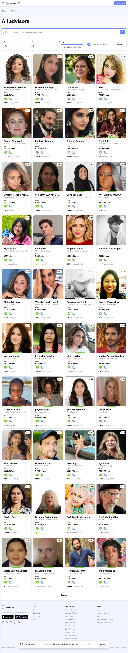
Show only (7, 42)
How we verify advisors (105, 619)
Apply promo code (103, 610)
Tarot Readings (70, 619)
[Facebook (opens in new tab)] (7, 622)
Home (4, 11)
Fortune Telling (70, 632)
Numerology (69, 616)
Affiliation (123, 647)
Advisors (36, 610)
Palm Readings (70, 626)
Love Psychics (70, 629)
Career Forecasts (71, 635)
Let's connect (120, 3)
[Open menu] (3, 3)
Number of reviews (38, 42)
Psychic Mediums (71, 638)
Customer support (103, 613)
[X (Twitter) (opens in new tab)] (3, 622)
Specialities (37, 613)
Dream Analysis (70, 622)
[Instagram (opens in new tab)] (11, 622)
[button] (17, 80)
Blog (34, 619)
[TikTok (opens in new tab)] (15, 622)
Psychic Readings (71, 610)
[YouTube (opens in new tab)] (19, 622)
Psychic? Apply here (104, 622)
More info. (86, 644)
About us (100, 616)
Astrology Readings (71, 613)
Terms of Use (114, 647)
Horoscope (37, 616)
